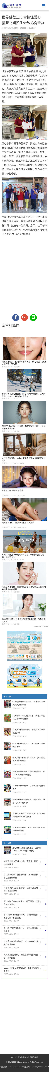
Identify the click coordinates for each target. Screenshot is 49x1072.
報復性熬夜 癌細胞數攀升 (12, 490)
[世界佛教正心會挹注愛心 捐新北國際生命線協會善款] (15, 317)
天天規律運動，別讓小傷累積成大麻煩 (18, 523)
